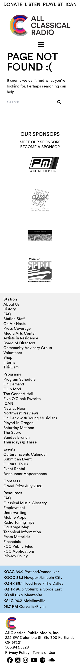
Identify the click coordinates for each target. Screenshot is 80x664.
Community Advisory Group (27, 348)
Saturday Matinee (18, 428)
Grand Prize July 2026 (22, 486)
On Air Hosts (14, 324)
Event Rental (14, 469)
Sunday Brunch (16, 437)
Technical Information (22, 532)
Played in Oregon (18, 423)
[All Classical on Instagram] (25, 660)
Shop (7, 357)
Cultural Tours (15, 464)
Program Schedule (19, 379)
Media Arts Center (19, 333)
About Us (11, 304)
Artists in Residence (20, 338)
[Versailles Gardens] (40, 235)
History (9, 309)
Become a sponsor (40, 147)
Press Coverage (17, 328)
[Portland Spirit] (40, 270)
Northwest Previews (20, 413)
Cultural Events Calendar (25, 454)
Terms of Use (44, 653)
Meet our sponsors (40, 142)
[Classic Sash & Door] (40, 200)
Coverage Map (16, 527)
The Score (12, 432)
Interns (9, 362)
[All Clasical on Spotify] (42, 660)
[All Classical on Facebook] (10, 660)
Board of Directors (19, 343)
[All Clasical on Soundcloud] (51, 660)
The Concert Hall (18, 394)
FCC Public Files (18, 546)
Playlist (53, 4)
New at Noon (14, 408)
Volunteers (12, 353)
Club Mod (12, 389)
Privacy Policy (15, 556)
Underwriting (14, 513)
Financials (12, 542)
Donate (12, 4)
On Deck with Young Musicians (30, 418)
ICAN (71, 4)
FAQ (7, 314)
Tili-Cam (11, 367)
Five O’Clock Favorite (22, 399)
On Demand (13, 384)
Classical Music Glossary (25, 503)
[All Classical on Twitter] (17, 660)
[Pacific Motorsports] (40, 165)
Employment (14, 508)
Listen (32, 4)
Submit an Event (17, 459)
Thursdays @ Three (20, 442)
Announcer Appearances (25, 474)
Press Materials (16, 537)
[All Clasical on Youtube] (34, 660)
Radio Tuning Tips (18, 522)
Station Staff (14, 319)
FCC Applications (19, 551)
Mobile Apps (14, 517)
